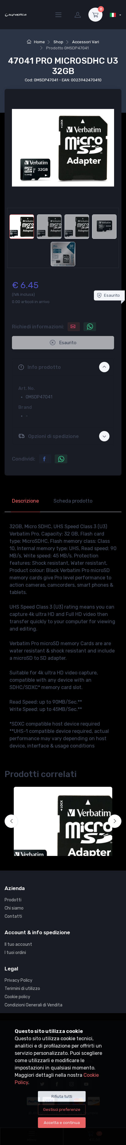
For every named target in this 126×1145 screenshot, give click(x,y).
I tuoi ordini (15, 952)
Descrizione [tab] (25, 501)
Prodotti (13, 900)
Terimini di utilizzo (22, 988)
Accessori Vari (85, 42)
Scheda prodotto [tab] (73, 501)
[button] (63, 367)
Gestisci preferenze (61, 1109)
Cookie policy (17, 996)
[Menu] (58, 15)
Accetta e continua (62, 1122)
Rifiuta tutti (61, 1096)
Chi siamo (14, 908)
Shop (58, 42)
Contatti (13, 916)
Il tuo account (18, 944)
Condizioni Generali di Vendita (33, 1005)
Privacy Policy (18, 980)
